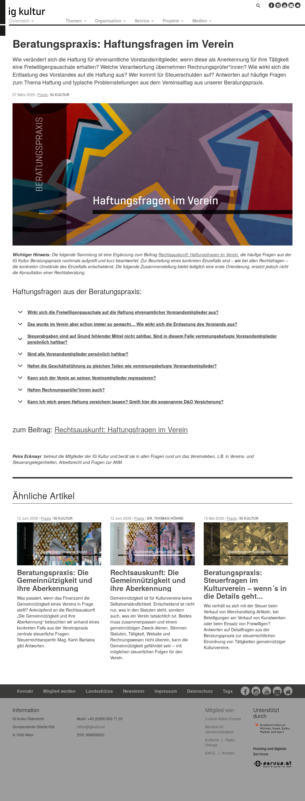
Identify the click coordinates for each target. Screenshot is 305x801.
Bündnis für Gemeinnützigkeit (219, 729)
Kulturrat (212, 739)
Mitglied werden (59, 691)
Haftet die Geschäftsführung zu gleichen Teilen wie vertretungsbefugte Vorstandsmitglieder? (122, 366)
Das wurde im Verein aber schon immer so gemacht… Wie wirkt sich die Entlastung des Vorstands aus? (132, 324)
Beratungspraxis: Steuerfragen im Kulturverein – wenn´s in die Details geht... (245, 584)
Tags (228, 691)
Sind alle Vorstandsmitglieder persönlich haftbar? (77, 354)
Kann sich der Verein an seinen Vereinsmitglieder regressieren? (91, 378)
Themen (74, 21)
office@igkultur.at (91, 726)
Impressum (166, 691)
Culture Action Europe (223, 718)
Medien (200, 21)
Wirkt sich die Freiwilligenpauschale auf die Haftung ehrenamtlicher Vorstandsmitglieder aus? (123, 312)
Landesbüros (99, 691)
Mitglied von (219, 710)
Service (143, 21)
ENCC (210, 752)
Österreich (20, 20)
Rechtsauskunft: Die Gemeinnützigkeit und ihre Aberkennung (148, 580)
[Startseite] (33, 12)
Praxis (43, 94)
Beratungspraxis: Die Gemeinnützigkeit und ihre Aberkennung (54, 580)
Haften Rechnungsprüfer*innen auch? (66, 390)
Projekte (171, 21)
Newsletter (133, 691)
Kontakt (25, 691)
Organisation (109, 21)
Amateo (228, 752)
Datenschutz (200, 691)
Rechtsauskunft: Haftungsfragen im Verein (121, 429)
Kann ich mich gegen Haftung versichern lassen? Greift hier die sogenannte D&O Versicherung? (125, 402)
